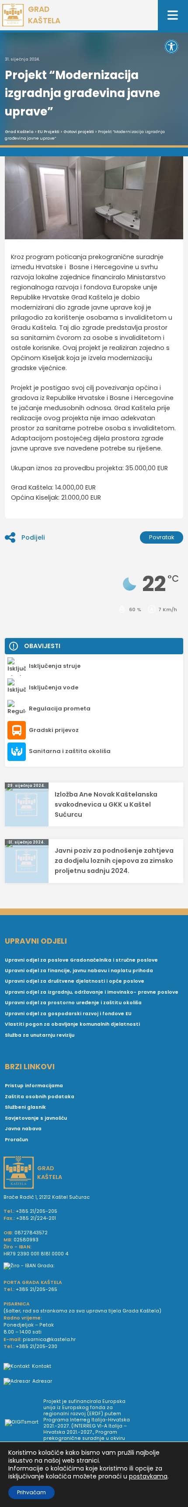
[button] (171, 46)
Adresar (42, 1381)
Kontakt (41, 1366)
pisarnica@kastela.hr (49, 1339)
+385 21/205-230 (36, 1346)
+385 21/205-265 (36, 1289)
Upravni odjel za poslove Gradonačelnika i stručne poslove (81, 960)
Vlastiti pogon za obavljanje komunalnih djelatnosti (72, 1024)
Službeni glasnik (25, 1107)
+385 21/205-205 (36, 1211)
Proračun (16, 1139)
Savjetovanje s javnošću (36, 1118)
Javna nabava (23, 1128)
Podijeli (33, 537)
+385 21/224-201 (36, 1218)
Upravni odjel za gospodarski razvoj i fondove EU (68, 1013)
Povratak (161, 537)
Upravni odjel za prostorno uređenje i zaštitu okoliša (73, 1002)
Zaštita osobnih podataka (39, 1096)
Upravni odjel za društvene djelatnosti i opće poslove (74, 981)
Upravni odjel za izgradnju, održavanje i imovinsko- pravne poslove (91, 992)
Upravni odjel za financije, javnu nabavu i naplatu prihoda (79, 970)
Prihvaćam (31, 1492)
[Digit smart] (24, 1423)
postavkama (148, 1476)
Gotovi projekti (78, 131)
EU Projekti (48, 131)
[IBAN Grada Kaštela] (94, 1265)
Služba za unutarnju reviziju (39, 1035)
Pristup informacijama (34, 1085)
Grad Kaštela (19, 131)
